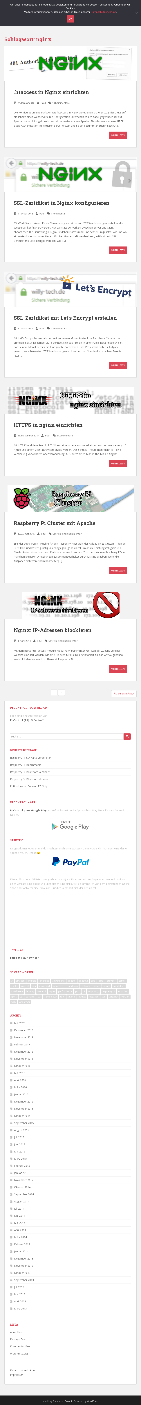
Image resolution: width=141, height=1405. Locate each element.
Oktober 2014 (22, 1187)
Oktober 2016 (22, 1066)
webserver (24, 1002)
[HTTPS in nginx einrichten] (70, 400)
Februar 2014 (22, 1244)
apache (71, 980)
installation (118, 986)
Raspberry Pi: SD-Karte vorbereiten (30, 757)
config (14, 986)
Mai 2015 (19, 1151)
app (93, 980)
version (125, 996)
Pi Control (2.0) (19, 720)
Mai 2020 (19, 1023)
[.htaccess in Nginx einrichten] (70, 63)
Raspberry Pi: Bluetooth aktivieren (30, 779)
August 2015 (21, 1130)
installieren (17, 991)
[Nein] (136, 13)
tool (62, 996)
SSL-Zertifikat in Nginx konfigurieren (61, 202)
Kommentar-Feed (20, 1346)
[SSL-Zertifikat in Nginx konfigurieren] (70, 174)
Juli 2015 (19, 1137)
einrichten (58, 986)
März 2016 (20, 1087)
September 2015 (24, 1123)
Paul (43, 102)
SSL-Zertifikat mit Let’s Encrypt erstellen (65, 317)
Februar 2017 (22, 1044)
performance (65, 991)
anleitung (44, 980)
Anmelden (16, 1332)
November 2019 (23, 1037)
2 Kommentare (65, 435)
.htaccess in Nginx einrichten (51, 92)
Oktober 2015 (22, 1116)
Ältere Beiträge (123, 693)
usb (104, 996)
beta (101, 980)
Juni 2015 (19, 1144)
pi (84, 991)
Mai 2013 (19, 1294)
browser (111, 980)
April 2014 (20, 1230)
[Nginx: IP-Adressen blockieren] (70, 605)
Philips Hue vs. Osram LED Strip (29, 786)
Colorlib (69, 1401)
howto (97, 986)
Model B (41, 991)
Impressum (17, 1374)
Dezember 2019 (23, 1030)
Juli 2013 (19, 1287)
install (107, 986)
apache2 (83, 980)
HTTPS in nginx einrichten (48, 424)
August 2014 (21, 1201)
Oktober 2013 (22, 1273)
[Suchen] (127, 736)
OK (70, 18)
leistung (30, 991)
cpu (34, 986)
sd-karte (30, 996)
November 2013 (23, 1265)
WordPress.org (19, 1353)
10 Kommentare (61, 102)
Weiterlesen (118, 135)
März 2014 (20, 1237)
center (122, 980)
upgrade (93, 996)
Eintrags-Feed (18, 1339)
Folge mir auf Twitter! (24, 957)
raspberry (93, 991)
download (44, 986)
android (32, 980)
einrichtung (72, 986)
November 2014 (23, 1180)
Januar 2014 (21, 1251)
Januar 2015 (21, 1173)
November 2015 (23, 1108)
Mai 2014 (19, 1223)
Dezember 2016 (23, 1051)
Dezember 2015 (23, 1101)
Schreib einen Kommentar (67, 533)
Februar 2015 (22, 1165)
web (13, 1002)
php (77, 991)
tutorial (71, 996)
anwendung (58, 980)
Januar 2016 (21, 1094)
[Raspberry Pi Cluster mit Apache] (70, 498)
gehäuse (86, 986)
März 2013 (20, 1308)
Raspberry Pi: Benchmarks (25, 765)
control (25, 986)
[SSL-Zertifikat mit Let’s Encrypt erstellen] (70, 289)
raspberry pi (108, 991)
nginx (52, 991)
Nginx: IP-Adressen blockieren (53, 630)
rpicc (14, 996)
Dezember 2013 (23, 1258)
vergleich (113, 996)
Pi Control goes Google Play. (28, 810)
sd (21, 996)
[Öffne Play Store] (70, 824)
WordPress (92, 1401)
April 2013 (20, 1301)
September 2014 (24, 1194)
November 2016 (23, 1058)
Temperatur (50, 996)
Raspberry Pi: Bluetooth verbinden (30, 772)
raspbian (123, 991)
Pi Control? (37, 720)
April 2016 (20, 1080)
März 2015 (20, 1158)
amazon (20, 980)
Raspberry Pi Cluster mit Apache (54, 523)
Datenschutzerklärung (23, 1370)
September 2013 (24, 1280)
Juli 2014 (19, 1208)
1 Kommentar (58, 213)
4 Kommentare (59, 328)
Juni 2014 (19, 1215)
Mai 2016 (19, 1073)
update (82, 996)
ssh (39, 996)
